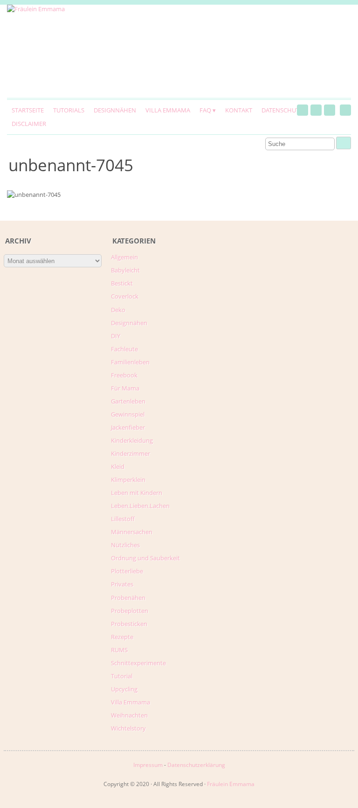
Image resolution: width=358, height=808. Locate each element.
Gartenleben (128, 401)
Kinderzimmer (130, 453)
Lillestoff (123, 519)
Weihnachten (129, 715)
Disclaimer (29, 123)
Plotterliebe (127, 571)
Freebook (124, 375)
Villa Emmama (167, 110)
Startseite (28, 110)
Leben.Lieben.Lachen (140, 506)
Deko (118, 310)
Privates (122, 584)
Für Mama (125, 388)
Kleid (117, 466)
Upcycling (124, 689)
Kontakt (238, 110)
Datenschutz (282, 110)
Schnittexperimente (138, 663)
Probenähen (128, 597)
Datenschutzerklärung (196, 764)
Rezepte (122, 637)
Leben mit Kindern (136, 492)
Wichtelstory (128, 728)
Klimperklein (128, 479)
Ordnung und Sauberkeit (145, 558)
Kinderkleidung (132, 440)
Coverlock (124, 296)
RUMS (119, 650)
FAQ (205, 110)
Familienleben (130, 362)
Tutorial (121, 676)
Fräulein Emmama (231, 783)
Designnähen (115, 110)
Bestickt (122, 283)
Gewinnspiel (128, 414)
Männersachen (131, 532)
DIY (115, 336)
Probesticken (129, 624)
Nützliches (125, 545)
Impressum (148, 764)
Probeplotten (129, 610)
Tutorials (68, 110)
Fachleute (124, 349)
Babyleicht (125, 270)
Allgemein (124, 257)
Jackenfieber (128, 427)
